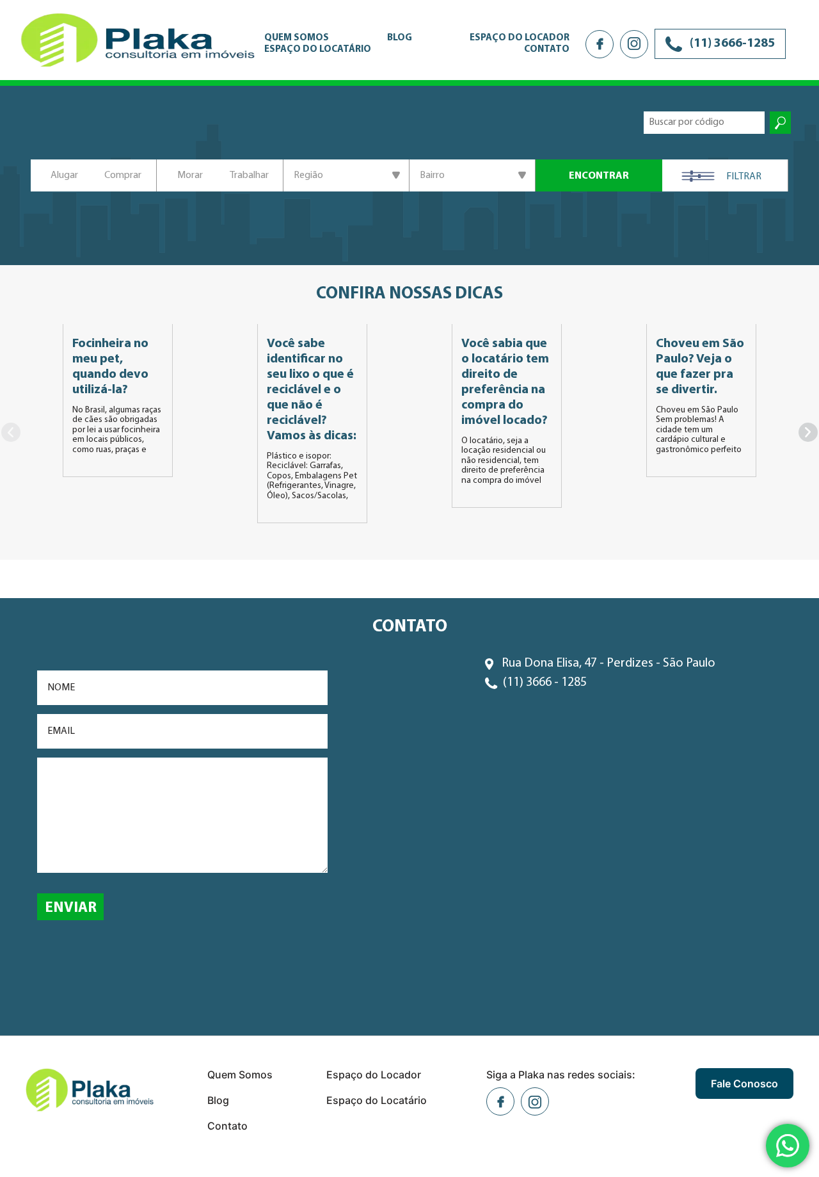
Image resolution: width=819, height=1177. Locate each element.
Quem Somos (296, 38)
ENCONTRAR (599, 176)
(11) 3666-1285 (731, 43)
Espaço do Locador (519, 38)
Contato (546, 49)
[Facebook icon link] (599, 44)
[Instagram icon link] (634, 44)
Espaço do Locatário (317, 49)
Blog (399, 38)
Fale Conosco (744, 1083)
